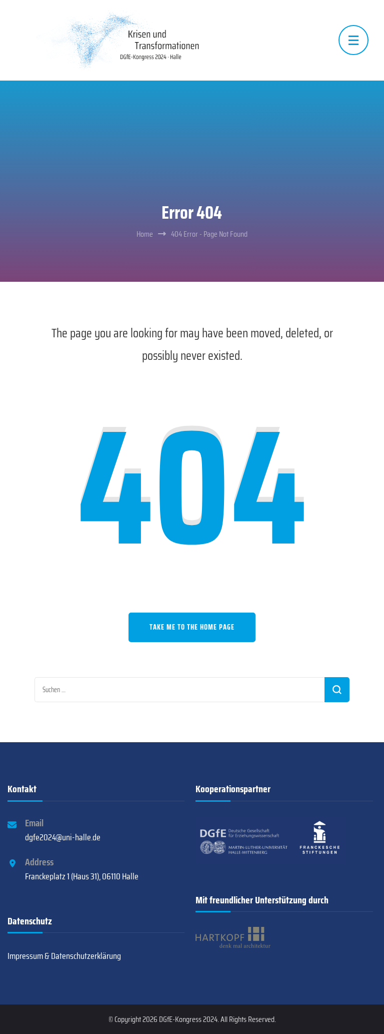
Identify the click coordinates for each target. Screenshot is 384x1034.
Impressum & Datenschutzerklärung (64, 956)
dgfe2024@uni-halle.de (62, 837)
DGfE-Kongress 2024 (188, 1019)
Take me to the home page (192, 627)
